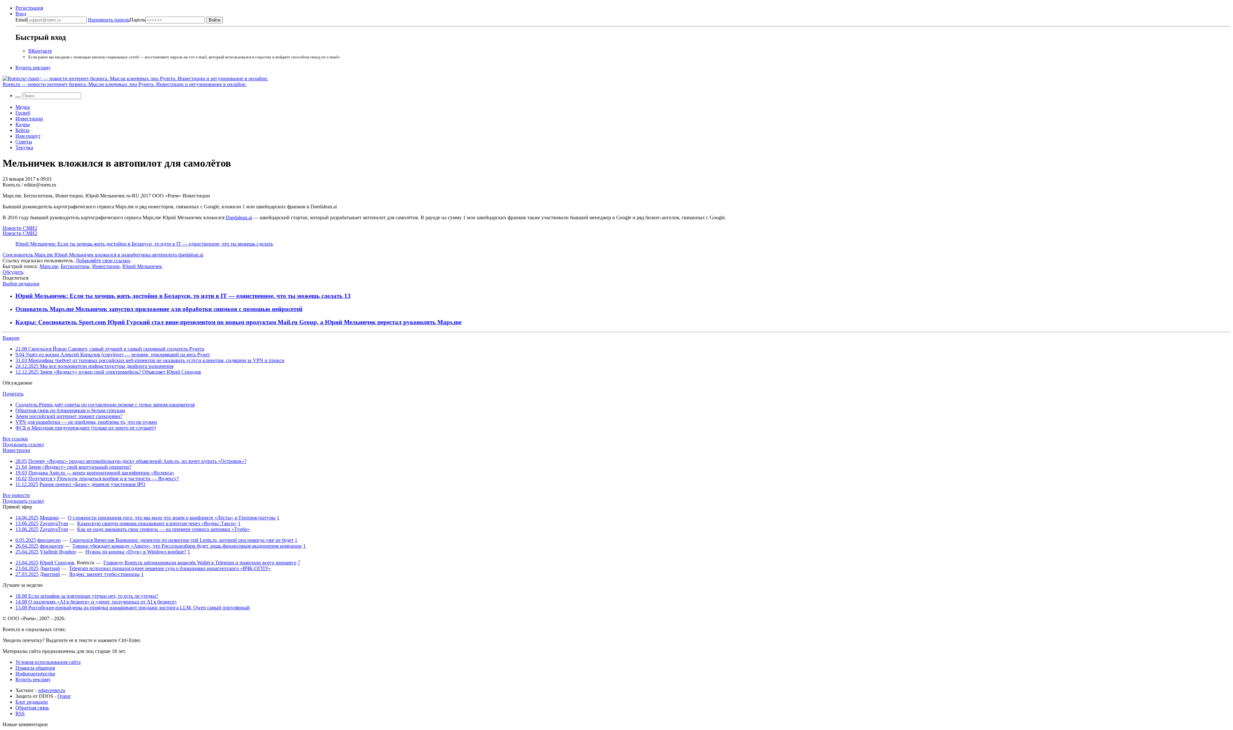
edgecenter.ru (51, 690)
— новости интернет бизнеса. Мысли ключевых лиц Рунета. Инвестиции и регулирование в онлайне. (125, 84)
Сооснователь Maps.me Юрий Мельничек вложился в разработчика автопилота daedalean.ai (103, 254)
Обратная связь (32, 707)
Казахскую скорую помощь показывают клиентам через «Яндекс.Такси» (157, 523)
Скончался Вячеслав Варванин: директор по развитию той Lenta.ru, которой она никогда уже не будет (181, 540)
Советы (23, 141)
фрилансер (49, 540)
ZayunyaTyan (54, 523)
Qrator (64, 696)
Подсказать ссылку (23, 444)
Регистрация (29, 8)
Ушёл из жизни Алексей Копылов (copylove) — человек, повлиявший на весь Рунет (112, 354)
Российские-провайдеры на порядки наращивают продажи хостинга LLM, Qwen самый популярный (132, 607)
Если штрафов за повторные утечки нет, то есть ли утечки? (86, 596)
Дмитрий (50, 568)
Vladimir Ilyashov (58, 551)
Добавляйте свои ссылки (102, 260)
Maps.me (48, 266)
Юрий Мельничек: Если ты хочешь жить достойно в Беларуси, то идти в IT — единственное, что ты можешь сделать (144, 244)
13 (347, 295)
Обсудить (13, 272)
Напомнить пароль (108, 19)
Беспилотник (75, 266)
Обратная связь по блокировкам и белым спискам (70, 410)
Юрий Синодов (57, 562)
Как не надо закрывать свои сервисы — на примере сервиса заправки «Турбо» (163, 529)
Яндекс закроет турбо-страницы (104, 574)
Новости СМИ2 (20, 228)
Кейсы (22, 130)
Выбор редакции (21, 283)
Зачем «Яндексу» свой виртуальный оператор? (79, 467)
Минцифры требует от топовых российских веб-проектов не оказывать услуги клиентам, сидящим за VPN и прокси (149, 360)
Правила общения (35, 668)
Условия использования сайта (48, 662)
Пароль (116, 19)
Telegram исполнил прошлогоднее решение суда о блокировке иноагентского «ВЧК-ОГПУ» (170, 568)
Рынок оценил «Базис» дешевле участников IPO (92, 484)
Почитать (13, 393)
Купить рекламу (33, 67)
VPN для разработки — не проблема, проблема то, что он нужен (86, 422)
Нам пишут (27, 136)
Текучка (24, 147)
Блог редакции (31, 702)
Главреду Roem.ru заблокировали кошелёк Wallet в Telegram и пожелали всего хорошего (199, 562)
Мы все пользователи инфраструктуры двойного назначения (94, 366)
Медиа (22, 107)
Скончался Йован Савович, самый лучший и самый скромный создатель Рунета (109, 349)
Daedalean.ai (239, 217)
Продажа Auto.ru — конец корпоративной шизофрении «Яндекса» (101, 472)
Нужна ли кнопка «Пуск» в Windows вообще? (135, 551)
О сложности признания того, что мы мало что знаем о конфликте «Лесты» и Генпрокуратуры (171, 517)
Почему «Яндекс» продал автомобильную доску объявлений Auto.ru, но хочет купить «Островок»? (137, 461)
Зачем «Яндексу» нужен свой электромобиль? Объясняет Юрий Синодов (108, 372)
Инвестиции (29, 118)
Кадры (22, 124)
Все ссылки (15, 438)
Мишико (49, 517)
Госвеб (22, 113)
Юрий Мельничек (142, 266)
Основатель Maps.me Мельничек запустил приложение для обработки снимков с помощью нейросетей (158, 309)
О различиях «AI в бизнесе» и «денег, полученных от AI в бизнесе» (96, 601)
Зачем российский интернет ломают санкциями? (68, 416)
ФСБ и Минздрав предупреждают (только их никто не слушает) (85, 427)
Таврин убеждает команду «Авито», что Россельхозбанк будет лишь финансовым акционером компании (187, 546)
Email (21, 19)
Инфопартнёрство (35, 673)
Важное (11, 338)
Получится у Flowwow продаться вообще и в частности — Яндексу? (103, 478)
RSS (20, 713)
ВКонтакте (40, 51)
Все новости (16, 495)
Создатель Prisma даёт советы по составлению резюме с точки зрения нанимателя (105, 404)
